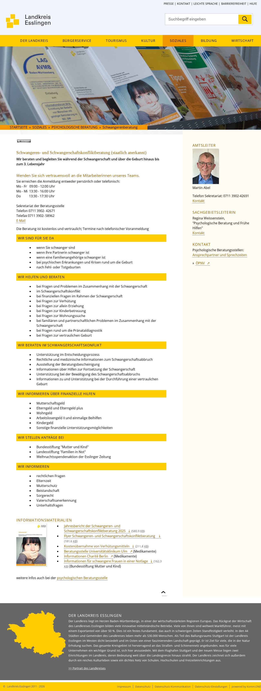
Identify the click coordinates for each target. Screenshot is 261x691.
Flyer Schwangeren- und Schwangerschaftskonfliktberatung (110, 536)
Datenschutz (142, 686)
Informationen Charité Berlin (86, 556)
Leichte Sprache (206, 4)
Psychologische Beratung (75, 127)
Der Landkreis (34, 40)
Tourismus (116, 40)
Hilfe (253, 4)
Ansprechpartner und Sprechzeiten (219, 255)
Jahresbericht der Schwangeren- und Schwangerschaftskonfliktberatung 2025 (95, 528)
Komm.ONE (254, 686)
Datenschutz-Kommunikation (173, 686)
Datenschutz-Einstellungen (211, 686)
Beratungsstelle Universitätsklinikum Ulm (95, 551)
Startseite (19, 127)
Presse (169, 4)
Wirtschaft (242, 40)
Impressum (124, 686)
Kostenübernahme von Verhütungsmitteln (96, 546)
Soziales (178, 40)
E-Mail (20, 220)
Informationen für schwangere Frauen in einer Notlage (106, 561)
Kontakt (183, 4)
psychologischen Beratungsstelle (82, 578)
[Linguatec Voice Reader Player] (30, 143)
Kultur (148, 40)
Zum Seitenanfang (164, 590)
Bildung (209, 40)
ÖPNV (200, 263)
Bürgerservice (77, 40)
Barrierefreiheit (233, 4)
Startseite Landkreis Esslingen (28, 23)
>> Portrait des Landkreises (87, 668)
